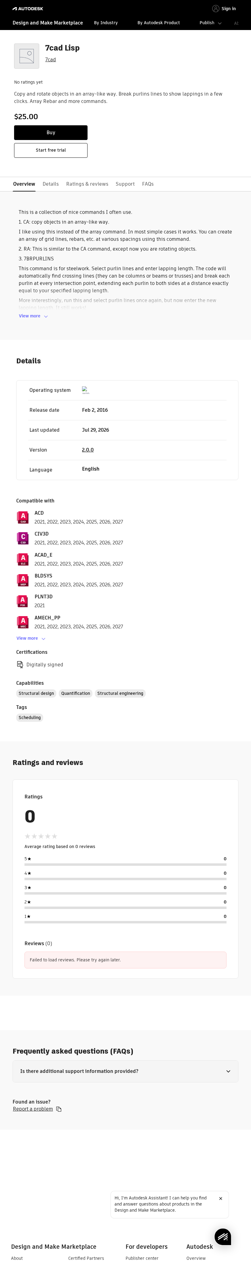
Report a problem (33, 1109)
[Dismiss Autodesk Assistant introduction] (221, 1198)
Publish (207, 23)
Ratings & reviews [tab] (87, 183)
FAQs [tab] (148, 183)
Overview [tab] (24, 183)
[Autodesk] (29, 9)
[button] (125, 1071)
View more (29, 316)
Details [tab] (51, 183)
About (17, 1258)
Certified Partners (86, 1258)
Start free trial (51, 150)
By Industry (106, 23)
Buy (51, 132)
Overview (196, 1258)
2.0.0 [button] (88, 449)
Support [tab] (125, 183)
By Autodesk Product (158, 23)
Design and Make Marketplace (48, 22)
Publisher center (142, 1258)
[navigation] (125, 23)
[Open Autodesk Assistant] (222, 1236)
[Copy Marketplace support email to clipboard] (59, 1109)
